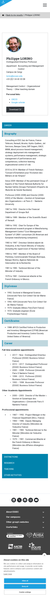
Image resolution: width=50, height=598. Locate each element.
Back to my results (14, 15)
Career (8, 125)
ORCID (14, 99)
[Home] (3, 15)
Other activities (13, 475)
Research (9, 463)
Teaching (9, 469)
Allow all (25, 581)
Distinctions (11, 457)
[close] (44, 555)
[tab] (25, 511)
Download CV (15, 109)
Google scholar (18, 102)
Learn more (8, 574)
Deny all (25, 586)
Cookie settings (25, 592)
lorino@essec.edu (14, 76)
